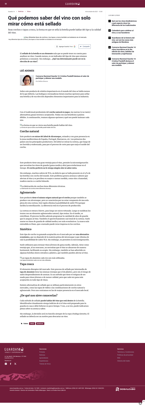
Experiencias (43, 361)
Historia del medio (123, 361)
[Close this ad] (143, 401)
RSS (118, 358)
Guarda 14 (11, 11)
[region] (72, 407)
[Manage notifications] (140, 403)
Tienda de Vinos (45, 364)
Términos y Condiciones (125, 352)
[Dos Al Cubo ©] (125, 391)
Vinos (32, 323)
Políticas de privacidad (125, 355)
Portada (42, 352)
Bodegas (40, 323)
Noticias (20, 11)
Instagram (6, 364)
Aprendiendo (43, 358)
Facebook (10, 364)
